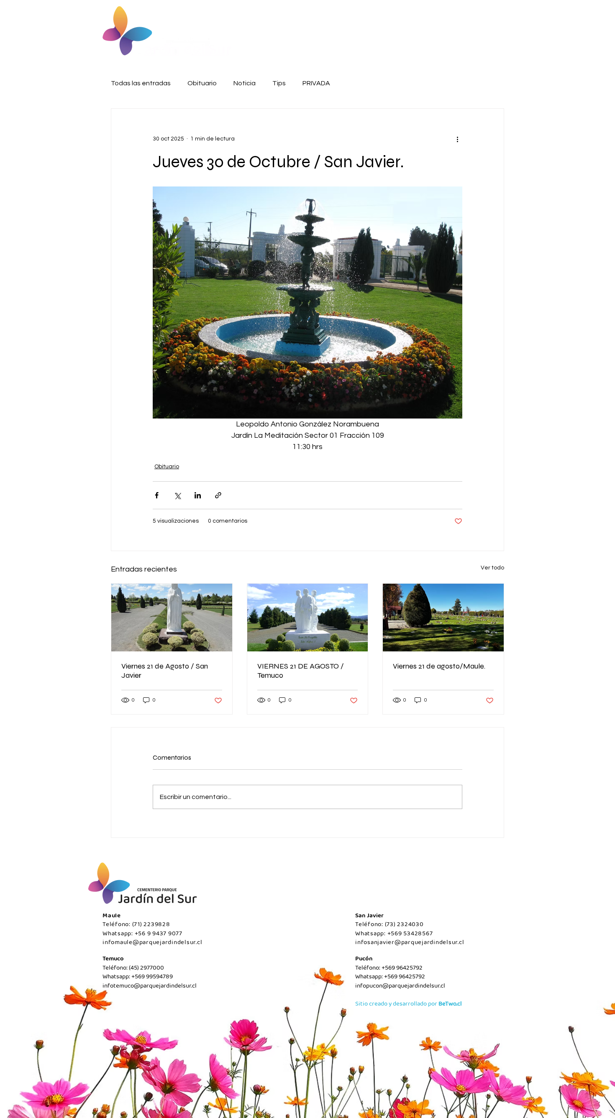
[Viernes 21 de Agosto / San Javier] (171, 617)
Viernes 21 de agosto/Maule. (439, 666)
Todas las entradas (141, 83)
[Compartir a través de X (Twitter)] (177, 495)
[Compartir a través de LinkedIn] (198, 495)
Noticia (244, 83)
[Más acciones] (457, 139)
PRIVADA (316, 83)
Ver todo (492, 568)
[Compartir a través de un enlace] (218, 495)
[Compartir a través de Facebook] (157, 495)
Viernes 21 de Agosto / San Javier (164, 670)
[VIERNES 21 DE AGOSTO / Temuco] (307, 617)
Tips (279, 83)
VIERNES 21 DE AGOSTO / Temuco (300, 670)
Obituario (202, 83)
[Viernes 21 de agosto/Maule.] (443, 617)
